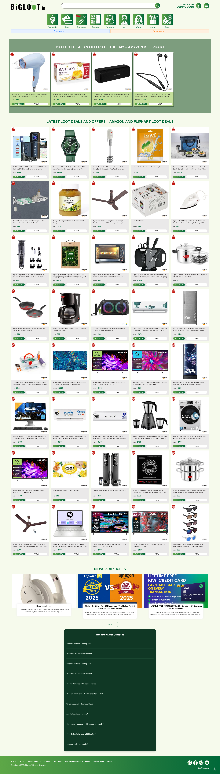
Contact (22, 761)
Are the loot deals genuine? (77, 714)
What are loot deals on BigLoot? (78, 644)
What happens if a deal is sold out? (80, 704)
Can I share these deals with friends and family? (85, 724)
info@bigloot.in (203, 768)
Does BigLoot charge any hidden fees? (81, 734)
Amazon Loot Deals (74, 761)
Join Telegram (60, 31)
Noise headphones (43, 606)
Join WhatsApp (160, 31)
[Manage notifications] (214, 769)
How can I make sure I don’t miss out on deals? (84, 694)
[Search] (157, 5)
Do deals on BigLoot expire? (77, 744)
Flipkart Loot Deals (53, 761)
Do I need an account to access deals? (81, 684)
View (36, 104)
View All (110, 624)
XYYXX (87, 761)
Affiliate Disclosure (102, 761)
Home (13, 761)
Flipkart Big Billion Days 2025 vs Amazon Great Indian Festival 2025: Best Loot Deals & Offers (110, 607)
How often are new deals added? (79, 654)
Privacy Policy (34, 761)
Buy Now (18, 104)
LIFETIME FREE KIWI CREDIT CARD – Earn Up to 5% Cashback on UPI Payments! (176, 607)
